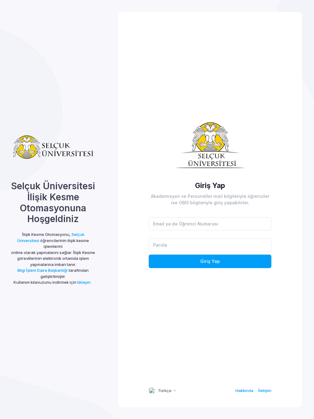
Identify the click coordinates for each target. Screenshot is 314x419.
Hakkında (244, 390)
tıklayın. (84, 282)
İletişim (264, 390)
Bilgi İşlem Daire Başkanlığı (42, 270)
